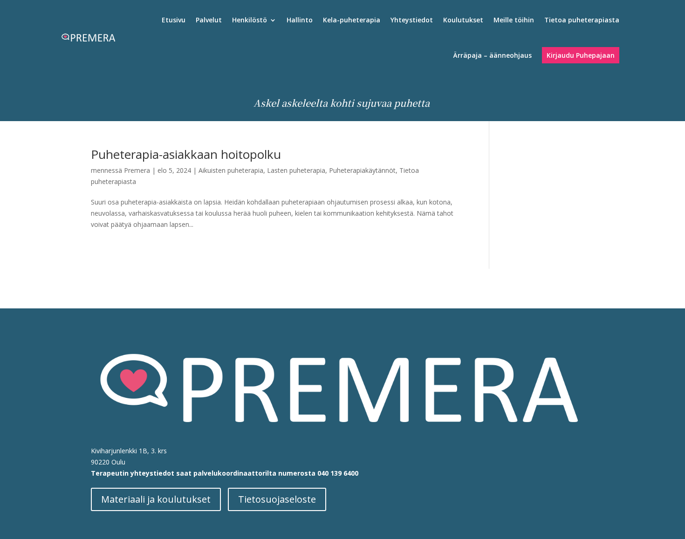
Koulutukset (463, 19)
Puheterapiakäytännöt (362, 170)
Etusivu (173, 19)
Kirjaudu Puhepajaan (581, 55)
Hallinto (300, 19)
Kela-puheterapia (351, 19)
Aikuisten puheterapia (231, 170)
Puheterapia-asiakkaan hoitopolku (186, 154)
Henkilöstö (249, 19)
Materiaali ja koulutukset (156, 499)
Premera (137, 170)
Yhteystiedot (411, 19)
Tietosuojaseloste (277, 499)
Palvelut (209, 19)
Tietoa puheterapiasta (581, 19)
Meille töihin (513, 19)
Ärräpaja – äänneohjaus (492, 55)
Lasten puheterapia (296, 170)
